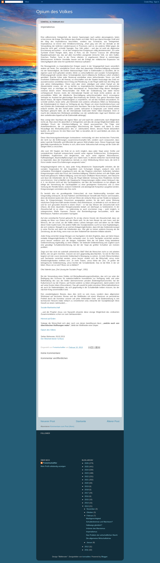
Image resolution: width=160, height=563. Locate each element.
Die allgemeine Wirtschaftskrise (98, 538)
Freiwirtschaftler (50, 463)
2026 (87, 463)
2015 (87, 500)
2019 (87, 486)
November (91, 509)
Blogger (104, 557)
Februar (90, 516)
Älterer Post (113, 421)
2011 (87, 550)
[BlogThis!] (92, 347)
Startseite (81, 421)
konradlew (86, 557)
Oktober (90, 512)
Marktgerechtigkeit (93, 518)
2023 (87, 473)
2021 (87, 480)
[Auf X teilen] (94, 347)
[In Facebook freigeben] (96, 347)
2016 (87, 496)
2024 (87, 470)
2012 (87, 547)
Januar (90, 542)
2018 (87, 490)
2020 (87, 483)
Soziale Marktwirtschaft (50, 308)
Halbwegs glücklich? (94, 525)
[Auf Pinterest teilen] (99, 347)
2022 (87, 476)
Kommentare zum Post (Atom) (62, 426)
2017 (87, 493)
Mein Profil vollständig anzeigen (53, 466)
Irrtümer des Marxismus (95, 528)
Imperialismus (91, 532)
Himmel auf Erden (48, 319)
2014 (87, 503)
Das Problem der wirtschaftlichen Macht (102, 535)
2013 (87, 506)
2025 (87, 467)
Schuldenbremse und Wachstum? (99, 522)
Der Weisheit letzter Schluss (52, 339)
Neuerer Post (48, 421)
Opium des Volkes (54, 11)
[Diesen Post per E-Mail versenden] (89, 347)
